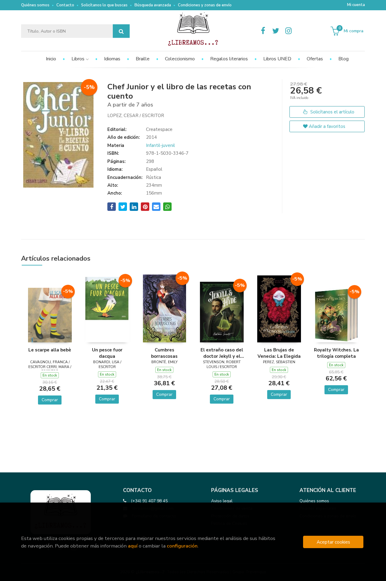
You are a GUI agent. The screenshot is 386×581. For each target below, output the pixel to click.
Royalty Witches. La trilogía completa (336, 353)
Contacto (65, 5)
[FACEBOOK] (263, 31)
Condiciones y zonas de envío (205, 5)
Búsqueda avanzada (152, 5)
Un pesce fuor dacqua (107, 353)
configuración (182, 545)
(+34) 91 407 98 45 (149, 501)
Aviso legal (222, 501)
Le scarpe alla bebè (49, 350)
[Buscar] (121, 31)
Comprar (50, 400)
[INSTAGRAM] (288, 31)
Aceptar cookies (333, 542)
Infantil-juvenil (160, 145)
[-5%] (50, 315)
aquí (133, 545)
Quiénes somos (35, 5)
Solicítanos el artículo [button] (331, 112)
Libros (78, 59)
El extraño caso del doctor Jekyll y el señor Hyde (222, 353)
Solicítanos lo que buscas (104, 5)
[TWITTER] (276, 31)
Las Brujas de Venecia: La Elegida (279, 353)
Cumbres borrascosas (164, 353)
